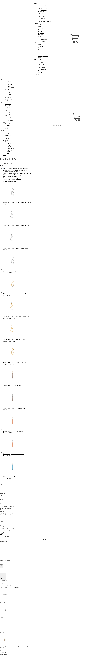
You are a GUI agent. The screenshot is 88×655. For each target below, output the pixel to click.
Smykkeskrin (44, 67)
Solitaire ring (44, 10)
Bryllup (37, 3)
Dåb (39, 61)
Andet (39, 49)
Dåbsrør (42, 64)
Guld (42, 15)
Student (40, 72)
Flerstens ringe (44, 8)
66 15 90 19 (3, 496)
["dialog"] (44, 613)
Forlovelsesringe (42, 5)
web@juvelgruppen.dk (5, 501)
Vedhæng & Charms (43, 56)
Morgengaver (41, 20)
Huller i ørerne (3, 546)
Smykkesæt (41, 33)
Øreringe (40, 36)
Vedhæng (40, 34)
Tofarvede (43, 18)
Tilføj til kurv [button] (12, 204)
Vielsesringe (41, 11)
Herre (36, 43)
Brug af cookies (4, 552)
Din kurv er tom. (3, 654)
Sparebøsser (44, 69)
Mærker (37, 74)
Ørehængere (44, 39)
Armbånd (40, 26)
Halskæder (40, 28)
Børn (36, 51)
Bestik (42, 62)
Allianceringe (44, 6)
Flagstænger (44, 65)
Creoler (42, 38)
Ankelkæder (41, 24)
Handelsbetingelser (4, 556)
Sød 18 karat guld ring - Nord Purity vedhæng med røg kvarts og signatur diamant (16, 646)
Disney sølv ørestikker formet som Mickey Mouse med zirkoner (13, 600)
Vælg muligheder (13, 171)
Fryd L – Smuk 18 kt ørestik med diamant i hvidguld (10, 615)
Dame (36, 23)
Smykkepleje (41, 31)
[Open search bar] (53, 122)
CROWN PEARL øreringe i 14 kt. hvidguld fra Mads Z (11, 630)
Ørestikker (43, 41)
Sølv (42, 13)
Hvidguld (43, 16)
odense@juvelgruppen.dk (6, 523)
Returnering (3, 558)
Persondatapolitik (4, 549)
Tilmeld (44, 539)
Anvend (16, 587)
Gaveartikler (38, 59)
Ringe (39, 29)
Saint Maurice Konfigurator (44, 21)
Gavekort (40, 70)
